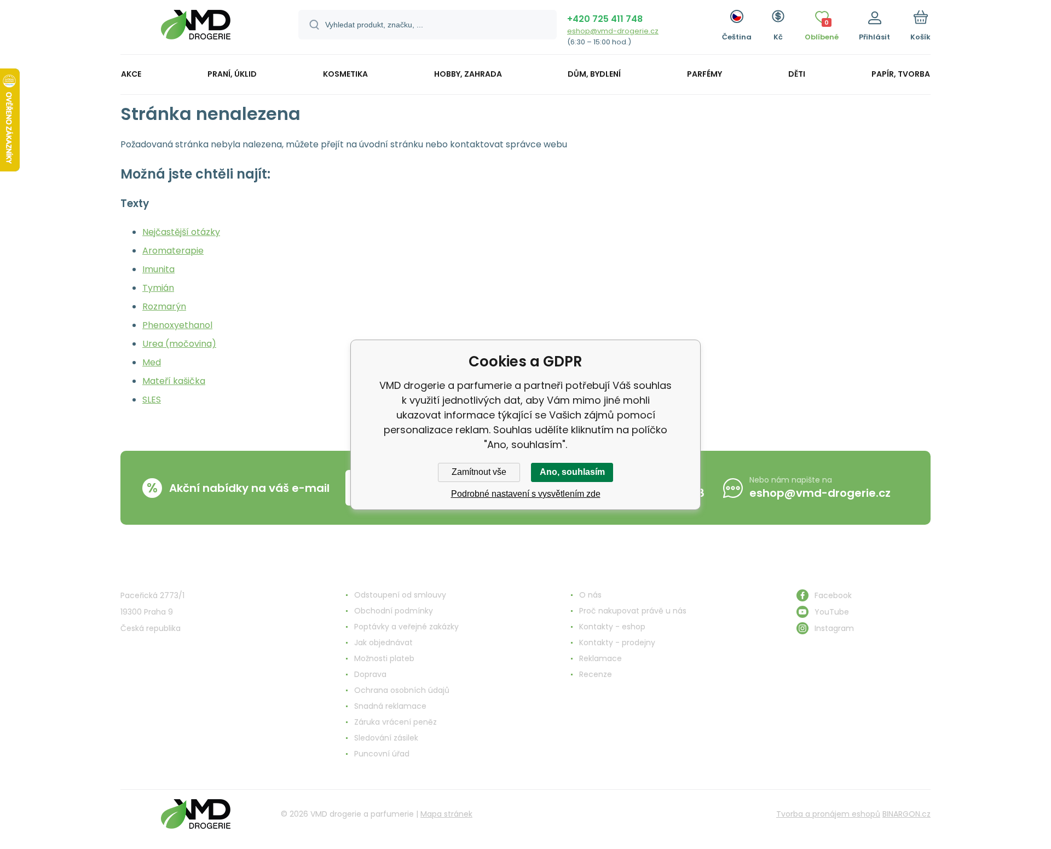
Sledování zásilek (386, 737)
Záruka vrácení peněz (395, 721)
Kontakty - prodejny (617, 642)
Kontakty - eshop (612, 626)
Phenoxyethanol (177, 325)
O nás (590, 594)
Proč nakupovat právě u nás (632, 610)
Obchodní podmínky (393, 610)
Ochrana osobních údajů (401, 690)
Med (151, 362)
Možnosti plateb (384, 658)
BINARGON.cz (906, 813)
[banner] (195, 29)
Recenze (595, 674)
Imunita (158, 269)
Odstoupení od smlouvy (400, 594)
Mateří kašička (173, 381)
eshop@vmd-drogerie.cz (613, 31)
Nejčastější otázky (181, 232)
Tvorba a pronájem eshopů (828, 813)
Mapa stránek (446, 813)
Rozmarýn (164, 306)
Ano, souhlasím (572, 472)
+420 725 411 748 (605, 19)
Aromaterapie (173, 250)
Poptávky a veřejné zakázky (406, 626)
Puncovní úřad (381, 753)
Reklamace (600, 658)
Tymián (158, 288)
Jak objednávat (383, 642)
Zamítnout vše (479, 472)
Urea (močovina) (179, 343)
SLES (151, 399)
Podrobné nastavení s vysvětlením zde (525, 493)
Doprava (370, 674)
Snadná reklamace (390, 706)
